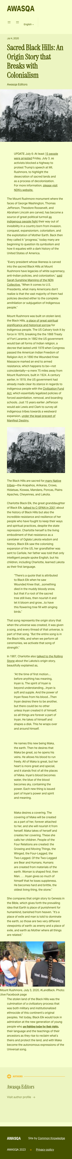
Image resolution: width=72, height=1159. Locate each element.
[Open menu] (9, 22)
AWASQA (20, 8)
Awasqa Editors (17, 84)
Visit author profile (19, 1097)
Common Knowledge (51, 1138)
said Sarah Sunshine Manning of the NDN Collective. (34, 280)
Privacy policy (45, 1149)
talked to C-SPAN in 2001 (39, 508)
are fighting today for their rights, (41, 1026)
